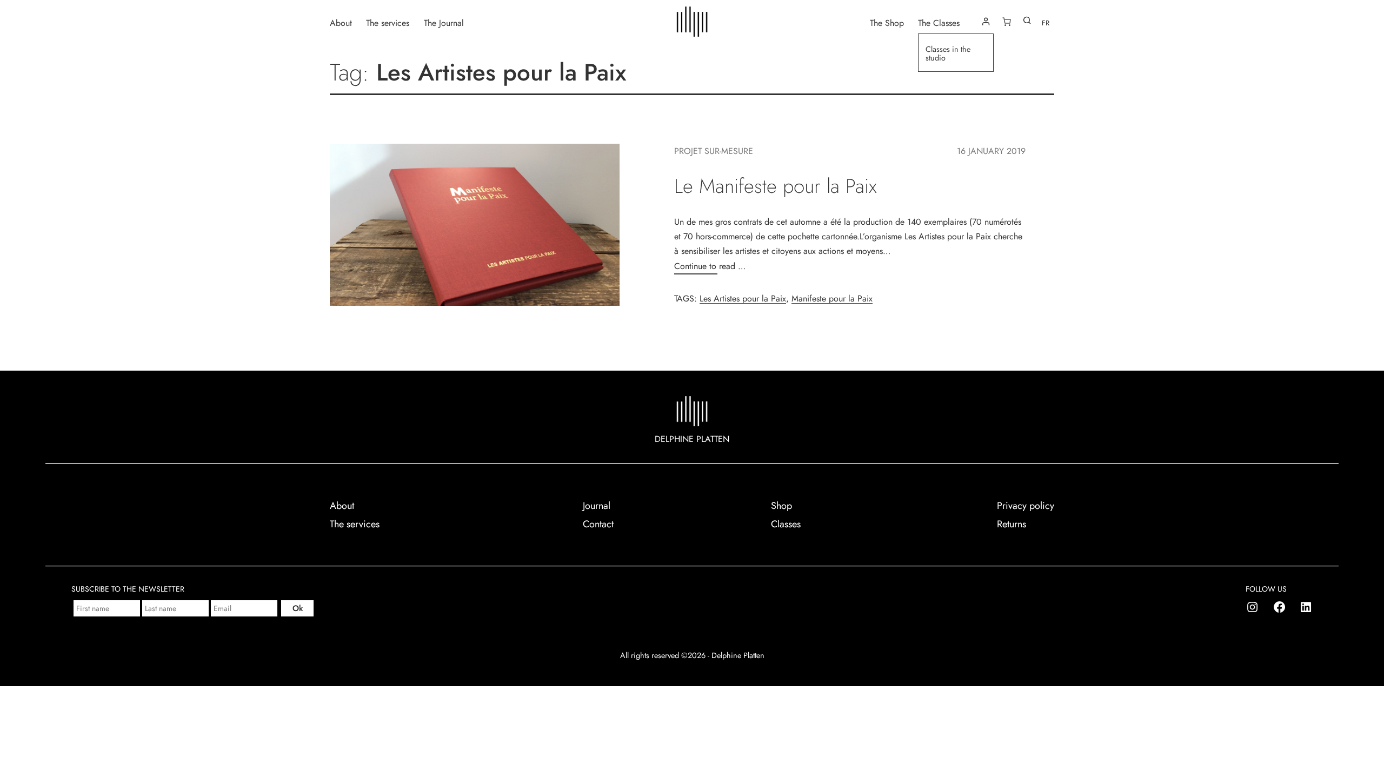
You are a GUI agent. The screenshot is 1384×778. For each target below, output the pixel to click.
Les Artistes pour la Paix (743, 298)
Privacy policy (1025, 506)
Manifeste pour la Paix (832, 298)
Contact (598, 524)
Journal (596, 506)
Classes (786, 524)
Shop (781, 506)
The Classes (939, 22)
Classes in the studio (948, 54)
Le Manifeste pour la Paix (775, 186)
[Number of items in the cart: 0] (1006, 22)
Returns (1011, 524)
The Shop (887, 22)
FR (1045, 23)
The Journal (444, 22)
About (341, 22)
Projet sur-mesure (713, 151)
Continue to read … (710, 266)
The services (387, 22)
